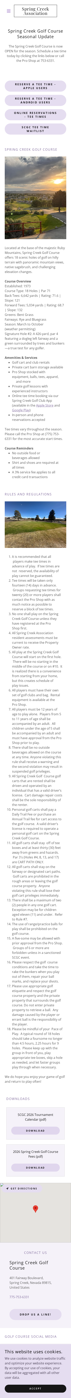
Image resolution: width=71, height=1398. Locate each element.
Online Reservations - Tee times (35, 114)
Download (35, 1130)
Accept (35, 1388)
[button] (9, 11)
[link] (35, 11)
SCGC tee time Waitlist (36, 129)
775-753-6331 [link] (19, 1297)
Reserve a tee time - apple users (35, 86)
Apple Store (44, 405)
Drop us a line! (35, 1314)
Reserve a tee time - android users (35, 100)
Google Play (21, 410)
